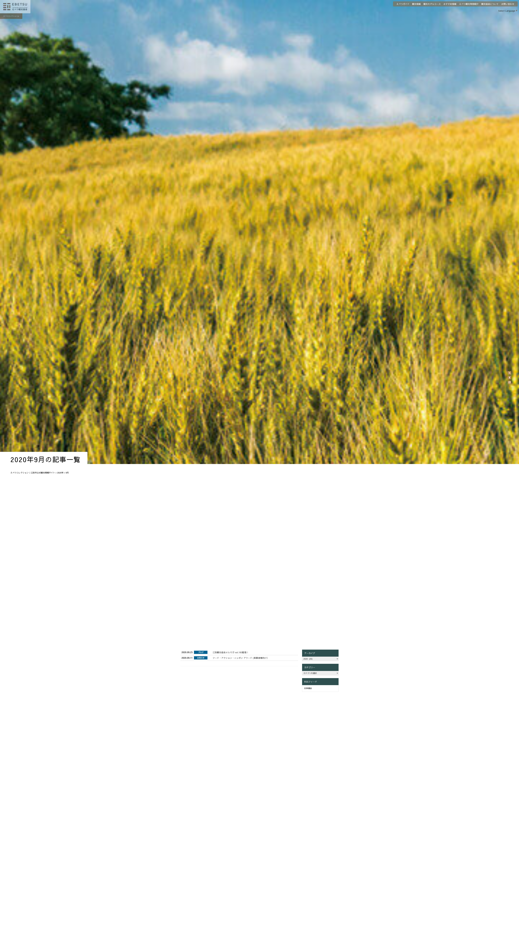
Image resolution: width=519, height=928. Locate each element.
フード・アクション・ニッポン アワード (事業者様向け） (241, 657)
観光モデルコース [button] (432, 3)
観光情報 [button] (416, 3)
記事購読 (308, 688)
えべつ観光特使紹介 (469, 3)
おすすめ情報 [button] (449, 3)
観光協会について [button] (490, 3)
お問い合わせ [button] (507, 3)
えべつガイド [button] (402, 3)
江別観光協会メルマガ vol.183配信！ (231, 652)
